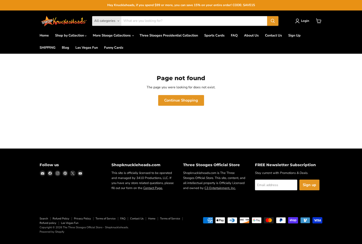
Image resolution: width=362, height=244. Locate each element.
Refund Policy (61, 219)
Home (44, 35)
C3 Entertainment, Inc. (220, 188)
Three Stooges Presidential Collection (169, 35)
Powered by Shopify (52, 232)
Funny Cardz (113, 47)
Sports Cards (214, 35)
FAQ (234, 35)
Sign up (309, 184)
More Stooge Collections (112, 35)
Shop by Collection (70, 35)
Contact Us (273, 35)
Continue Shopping (181, 100)
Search (44, 219)
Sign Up (294, 35)
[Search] (272, 21)
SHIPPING (48, 47)
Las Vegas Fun (86, 47)
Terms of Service (106, 219)
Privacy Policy (82, 219)
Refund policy (48, 223)
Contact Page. (153, 188)
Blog (65, 47)
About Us (251, 35)
